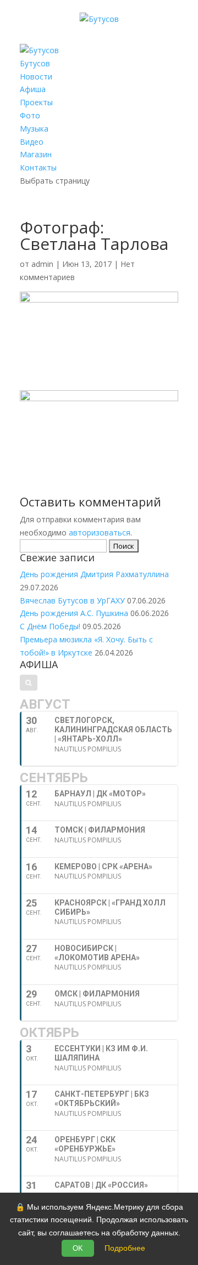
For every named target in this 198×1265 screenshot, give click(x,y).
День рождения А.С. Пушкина (74, 613)
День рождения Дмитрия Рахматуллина (94, 574)
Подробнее (125, 1248)
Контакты (38, 167)
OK (78, 1248)
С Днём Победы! (50, 626)
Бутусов (35, 63)
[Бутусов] (99, 19)
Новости (36, 76)
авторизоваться (99, 532)
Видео (31, 141)
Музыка (34, 128)
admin (42, 264)
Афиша (33, 89)
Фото (30, 115)
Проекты (36, 102)
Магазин (36, 154)
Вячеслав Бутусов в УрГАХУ (72, 600)
